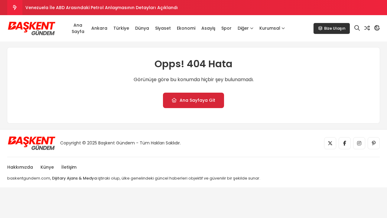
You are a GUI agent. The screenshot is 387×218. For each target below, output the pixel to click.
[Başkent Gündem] (31, 28)
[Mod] (377, 28)
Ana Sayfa (78, 28)
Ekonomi (186, 28)
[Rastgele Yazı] (367, 28)
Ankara (99, 28)
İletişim (68, 167)
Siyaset (163, 28)
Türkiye (121, 28)
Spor (226, 28)
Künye (47, 167)
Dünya (142, 28)
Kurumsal (269, 28)
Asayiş (208, 28)
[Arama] (357, 28)
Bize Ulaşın (334, 28)
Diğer (243, 28)
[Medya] (330, 143)
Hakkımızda (20, 167)
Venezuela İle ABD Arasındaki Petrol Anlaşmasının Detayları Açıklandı (101, 8)
